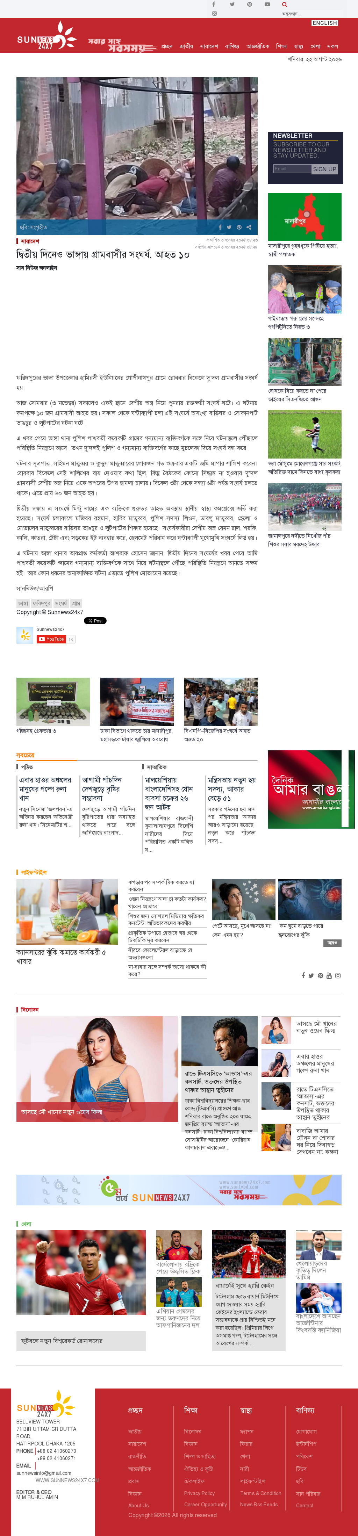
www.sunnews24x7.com (68, 1480)
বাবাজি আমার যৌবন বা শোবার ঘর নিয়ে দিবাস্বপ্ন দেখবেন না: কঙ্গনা (317, 1141)
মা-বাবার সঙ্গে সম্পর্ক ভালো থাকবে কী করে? (167, 971)
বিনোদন (30, 1010)
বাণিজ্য (232, 46)
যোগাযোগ (306, 1431)
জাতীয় (186, 46)
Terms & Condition (260, 1493)
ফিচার (246, 1444)
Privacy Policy (199, 1493)
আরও (332, 943)
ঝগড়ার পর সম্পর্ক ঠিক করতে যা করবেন (161, 886)
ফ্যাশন (247, 1431)
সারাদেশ (209, 46)
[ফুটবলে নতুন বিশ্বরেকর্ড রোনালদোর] (81, 1272)
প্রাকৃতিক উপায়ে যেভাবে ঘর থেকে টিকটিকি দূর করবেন (162, 937)
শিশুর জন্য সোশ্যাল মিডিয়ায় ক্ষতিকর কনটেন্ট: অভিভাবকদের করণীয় (166, 920)
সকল (332, 46)
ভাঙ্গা (23, 603)
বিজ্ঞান (135, 1494)
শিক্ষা (281, 46)
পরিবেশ (304, 1456)
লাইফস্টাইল (33, 872)
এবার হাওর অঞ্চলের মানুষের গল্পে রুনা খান (315, 1063)
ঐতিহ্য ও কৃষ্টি (198, 1469)
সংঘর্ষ (61, 603)
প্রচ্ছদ (167, 46)
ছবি (300, 1481)
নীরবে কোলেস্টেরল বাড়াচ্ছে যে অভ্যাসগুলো (160, 954)
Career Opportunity (205, 1504)
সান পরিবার (308, 1494)
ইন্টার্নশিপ (306, 1444)
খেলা (315, 46)
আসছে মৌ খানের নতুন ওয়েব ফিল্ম (316, 1027)
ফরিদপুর (41, 603)
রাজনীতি (137, 1456)
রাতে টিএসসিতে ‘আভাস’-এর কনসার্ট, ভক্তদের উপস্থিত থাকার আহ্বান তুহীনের (315, 1103)
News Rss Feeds (259, 1504)
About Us (138, 1505)
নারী (244, 1469)
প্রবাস (134, 1481)
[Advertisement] (137, 324)
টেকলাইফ (194, 1481)
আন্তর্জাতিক (257, 46)
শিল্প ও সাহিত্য (200, 1456)
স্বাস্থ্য (298, 46)
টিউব (301, 1469)
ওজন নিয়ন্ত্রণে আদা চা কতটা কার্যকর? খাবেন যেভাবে (167, 903)
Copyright (140, 1515)
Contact (304, 1505)
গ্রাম (76, 603)
